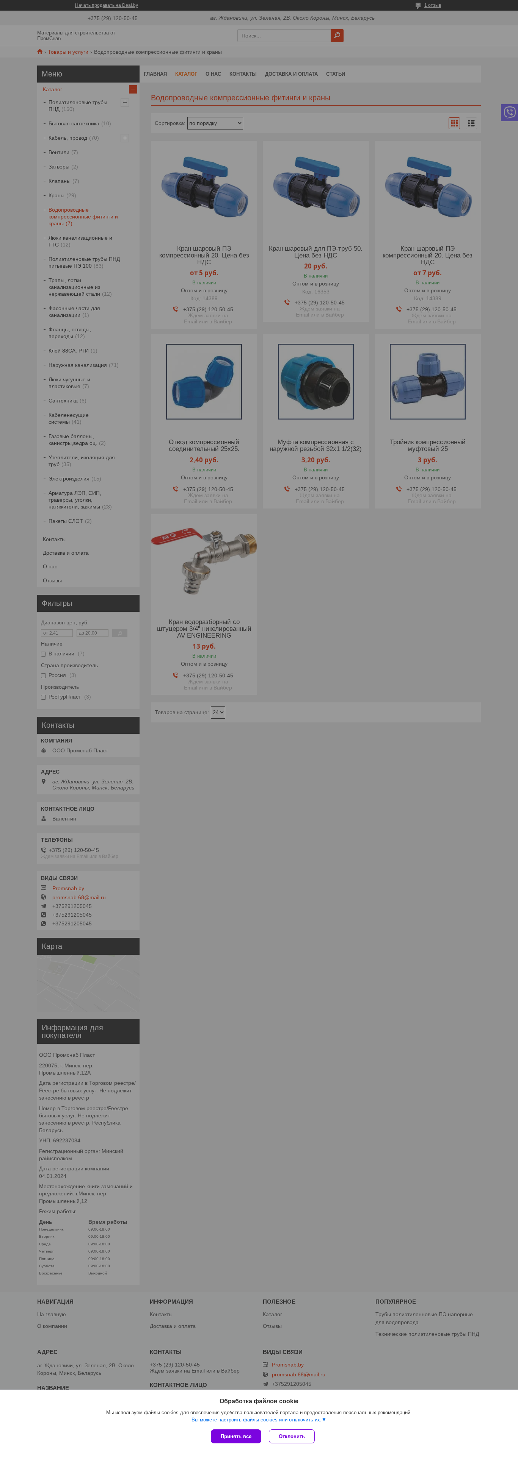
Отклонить (292, 1436)
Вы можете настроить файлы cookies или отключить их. (257, 1420)
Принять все (236, 1436)
